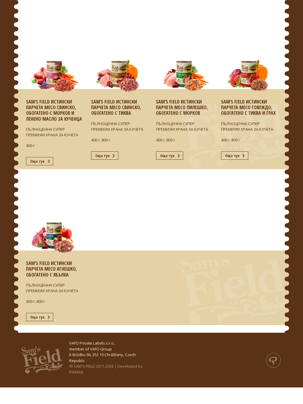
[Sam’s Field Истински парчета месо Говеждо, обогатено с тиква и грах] (249, 48)
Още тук (37, 161)
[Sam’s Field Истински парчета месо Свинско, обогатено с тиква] (119, 48)
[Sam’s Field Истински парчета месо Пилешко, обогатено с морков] (184, 48)
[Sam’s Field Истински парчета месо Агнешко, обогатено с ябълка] (54, 209)
